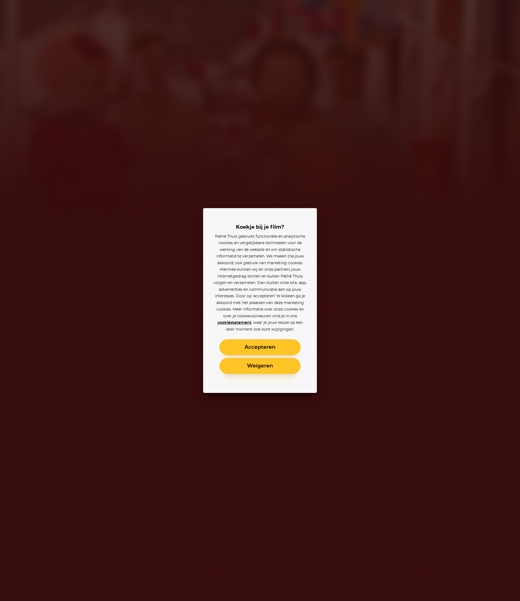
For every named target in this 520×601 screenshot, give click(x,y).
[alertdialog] (260, 300)
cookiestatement (234, 323)
